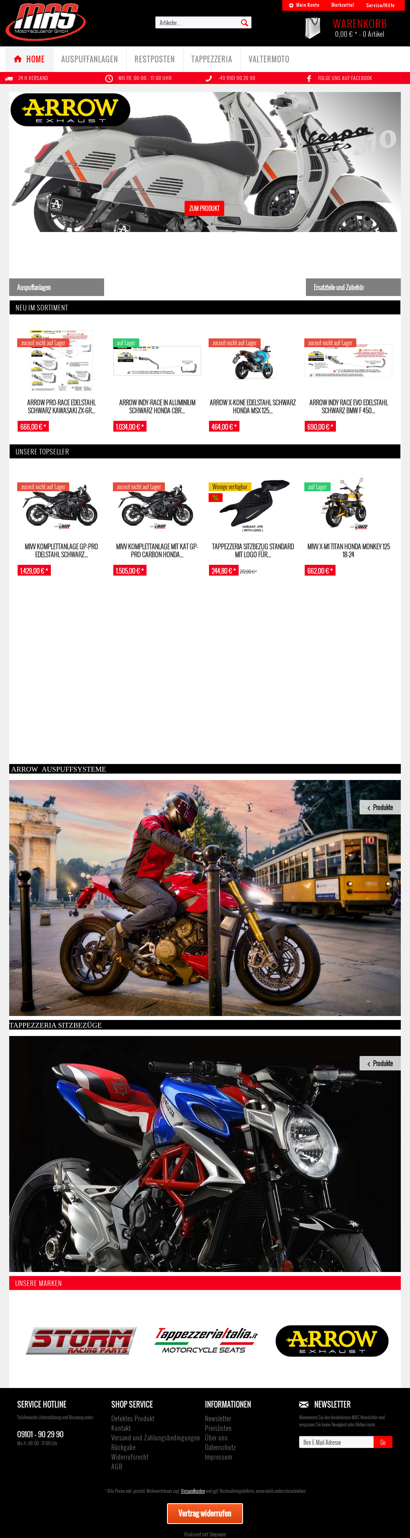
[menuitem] (304, 5)
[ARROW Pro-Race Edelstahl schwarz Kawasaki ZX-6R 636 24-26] (61, 360)
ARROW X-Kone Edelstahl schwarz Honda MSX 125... (253, 406)
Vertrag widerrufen (205, 1513)
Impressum (218, 1457)
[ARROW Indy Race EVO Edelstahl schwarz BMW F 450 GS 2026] (348, 360)
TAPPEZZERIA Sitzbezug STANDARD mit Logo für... (253, 550)
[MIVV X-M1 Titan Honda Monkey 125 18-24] (348, 504)
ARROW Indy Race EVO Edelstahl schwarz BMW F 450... (349, 406)
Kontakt (121, 1428)
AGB (117, 1466)
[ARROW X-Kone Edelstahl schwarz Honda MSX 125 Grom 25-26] (253, 360)
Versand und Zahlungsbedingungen (155, 1437)
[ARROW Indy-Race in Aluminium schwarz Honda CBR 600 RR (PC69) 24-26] (157, 360)
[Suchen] (244, 22)
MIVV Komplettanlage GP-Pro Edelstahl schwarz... (61, 550)
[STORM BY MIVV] (80, 1341)
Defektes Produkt (133, 1418)
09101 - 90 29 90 (40, 1433)
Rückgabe (123, 1447)
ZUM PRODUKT (205, 216)
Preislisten (218, 1428)
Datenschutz (220, 1447)
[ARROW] (330, 1341)
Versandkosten (193, 1490)
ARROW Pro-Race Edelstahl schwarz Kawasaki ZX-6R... (61, 406)
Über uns (216, 1437)
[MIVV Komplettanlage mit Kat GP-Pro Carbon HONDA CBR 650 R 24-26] (157, 504)
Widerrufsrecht (130, 1457)
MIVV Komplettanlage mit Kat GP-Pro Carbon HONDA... (157, 550)
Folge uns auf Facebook (345, 77)
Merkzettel (343, 5)
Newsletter (218, 1418)
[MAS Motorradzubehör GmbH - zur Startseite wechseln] (45, 22)
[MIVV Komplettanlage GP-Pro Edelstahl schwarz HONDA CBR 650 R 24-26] (61, 504)
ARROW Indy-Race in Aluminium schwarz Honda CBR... (157, 406)
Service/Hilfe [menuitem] (380, 5)
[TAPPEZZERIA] (204, 1341)
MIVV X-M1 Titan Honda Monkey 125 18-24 (349, 550)
